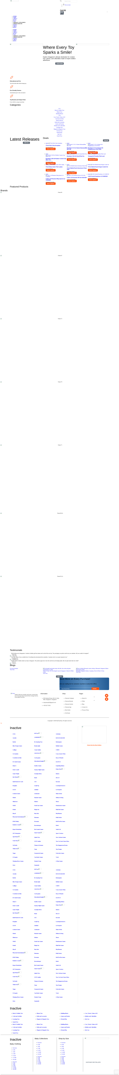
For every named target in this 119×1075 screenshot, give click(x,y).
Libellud (36, 789)
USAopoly (15, 857)
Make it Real (59, 793)
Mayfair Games (38, 797)
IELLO (57, 777)
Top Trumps (59, 849)
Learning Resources (60, 785)
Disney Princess (59, 120)
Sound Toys (59, 136)
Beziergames (59, 742)
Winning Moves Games (18, 861)
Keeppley (15, 785)
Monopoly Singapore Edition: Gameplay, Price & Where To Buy (90, 670)
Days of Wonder (59, 757)
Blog (14, 20)
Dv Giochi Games (17, 761)
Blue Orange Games (17, 745)
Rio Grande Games (38, 829)
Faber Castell (16, 769)
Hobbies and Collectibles (59, 125)
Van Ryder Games (38, 857)
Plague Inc (36, 809)
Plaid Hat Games (60, 809)
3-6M (14, 1051)
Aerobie (14, 738)
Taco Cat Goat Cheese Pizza (62, 841)
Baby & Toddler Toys (59, 110)
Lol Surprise (59, 789)
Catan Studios (37, 749)
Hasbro (57, 773)
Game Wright (16, 773)
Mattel (14, 797)
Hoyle (35, 777)
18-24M (14, 1059)
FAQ (14, 21)
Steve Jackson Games (61, 837)
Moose (57, 801)
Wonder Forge (37, 861)
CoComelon (15, 753)
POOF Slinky (16, 821)
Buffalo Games (59, 745)
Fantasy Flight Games (39, 769)
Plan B (14, 813)
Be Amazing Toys (38, 742)
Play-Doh (36, 813)
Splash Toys (37, 837)
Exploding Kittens (60, 765)
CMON (57, 749)
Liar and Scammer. (14, 668)
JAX (35, 781)
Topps (14, 853)
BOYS (14, 27)
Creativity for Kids (17, 757)
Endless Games (37, 765)
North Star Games (38, 805)
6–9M (14, 1053)
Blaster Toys (59, 112)
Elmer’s (14, 765)
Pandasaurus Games (60, 805)
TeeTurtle (15, 845)
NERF (14, 805)
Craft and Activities (59, 118)
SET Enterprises (16, 833)
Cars (60, 115)
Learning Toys (59, 127)
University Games (60, 853)
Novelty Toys (59, 130)
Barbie (14, 742)
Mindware (15, 801)
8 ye (59, 108)
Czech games (37, 757)
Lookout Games (16, 793)
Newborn (15, 1048)
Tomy (35, 849)
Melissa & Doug (59, 797)
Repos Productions (17, 829)
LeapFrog (36, 785)
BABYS (15, 24)
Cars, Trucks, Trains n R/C (59, 117)
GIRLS (15, 26)
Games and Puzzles (59, 124)
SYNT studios (37, 841)
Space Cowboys (59, 833)
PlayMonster (59, 813)
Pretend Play (59, 132)
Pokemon (36, 817)
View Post (12, 669)
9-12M (14, 1055)
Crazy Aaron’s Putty (60, 753)
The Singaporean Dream (61, 845)
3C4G (14, 734)
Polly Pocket (59, 817)
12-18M (14, 1057)
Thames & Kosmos (38, 845)
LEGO (14, 789)
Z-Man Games (59, 861)
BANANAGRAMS (60, 738)
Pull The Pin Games (60, 821)
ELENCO (58, 761)
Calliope (15, 749)
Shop (14, 17)
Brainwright (37, 745)
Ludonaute (36, 793)
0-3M (14, 1049)
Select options (50, 148)
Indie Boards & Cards (18, 781)
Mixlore (36, 801)
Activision (58, 734)
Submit (94, 688)
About (15, 18)
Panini (14, 809)
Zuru (14, 865)
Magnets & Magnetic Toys (59, 129)
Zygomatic (36, 865)
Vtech (57, 857)
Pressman (36, 821)
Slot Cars (59, 134)
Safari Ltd (58, 829)
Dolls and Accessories (59, 122)
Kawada (58, 781)
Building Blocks (59, 113)
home (15, 16)
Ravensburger (37, 825)
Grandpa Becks (38, 773)
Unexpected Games (38, 853)
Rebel (57, 825)
